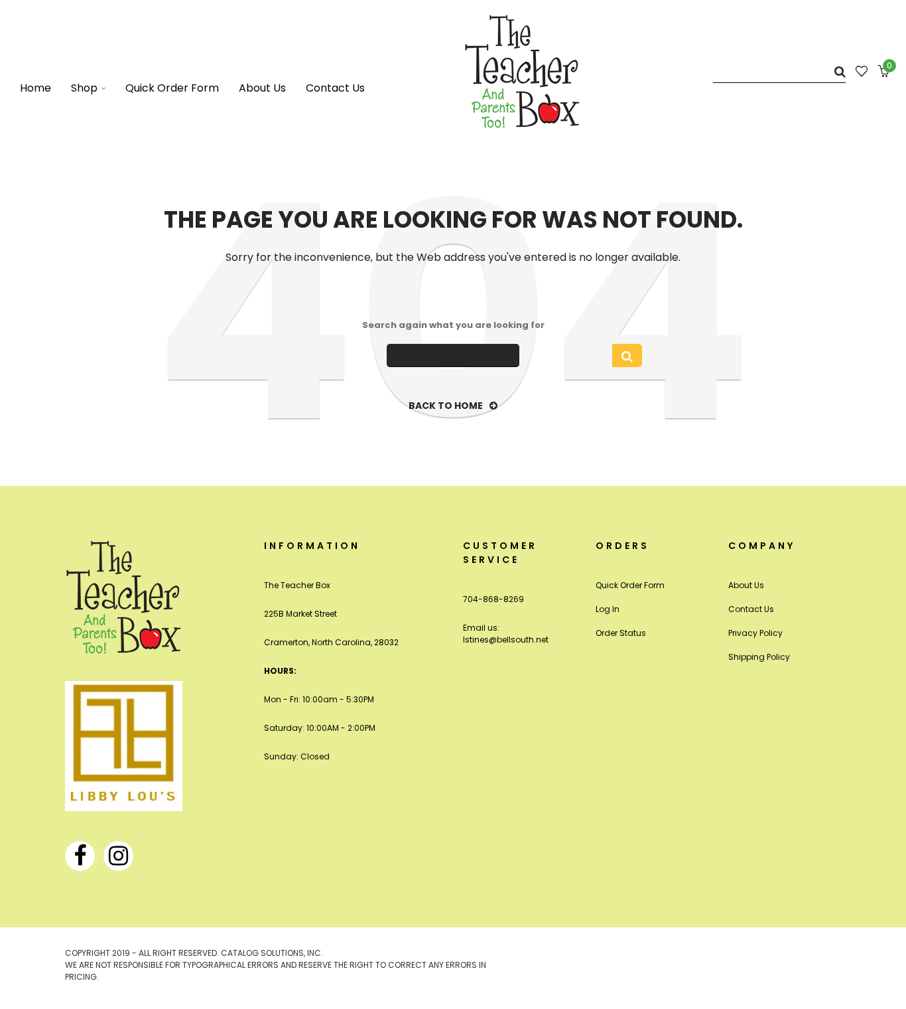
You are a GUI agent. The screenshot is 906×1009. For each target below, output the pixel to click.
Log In (607, 609)
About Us (746, 585)
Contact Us (751, 609)
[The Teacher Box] (522, 71)
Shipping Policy (759, 656)
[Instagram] (118, 856)
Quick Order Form (630, 585)
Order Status (621, 633)
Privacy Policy (755, 633)
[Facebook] (80, 856)
